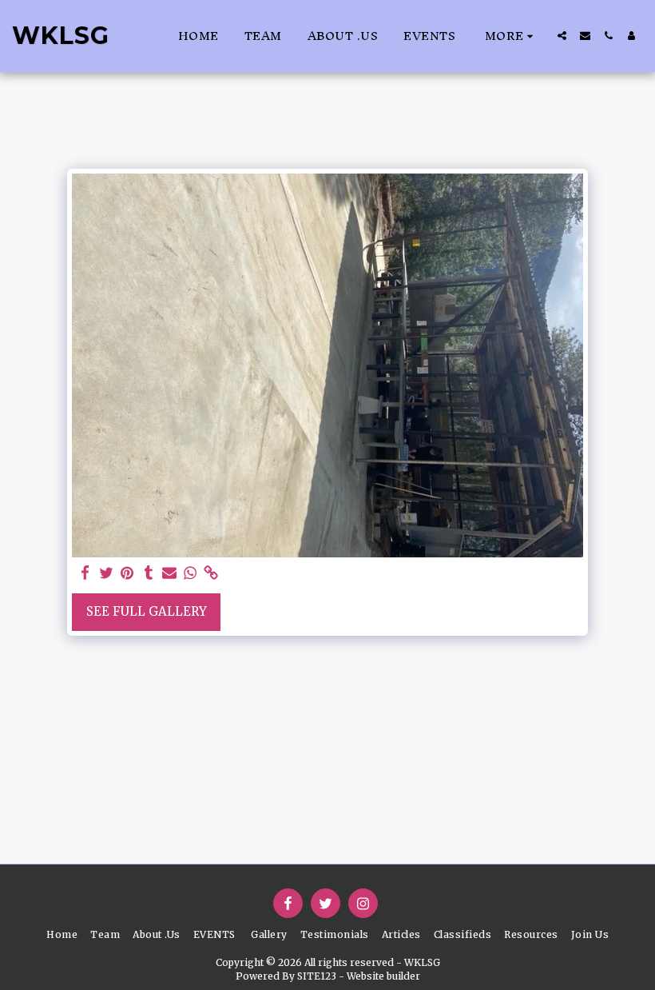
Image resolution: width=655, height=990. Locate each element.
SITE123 (316, 976)
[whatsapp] (190, 573)
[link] (211, 573)
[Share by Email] (169, 573)
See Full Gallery (146, 611)
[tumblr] (148, 573)
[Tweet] (106, 573)
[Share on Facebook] (85, 573)
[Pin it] (127, 573)
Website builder (383, 976)
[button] (562, 35)
